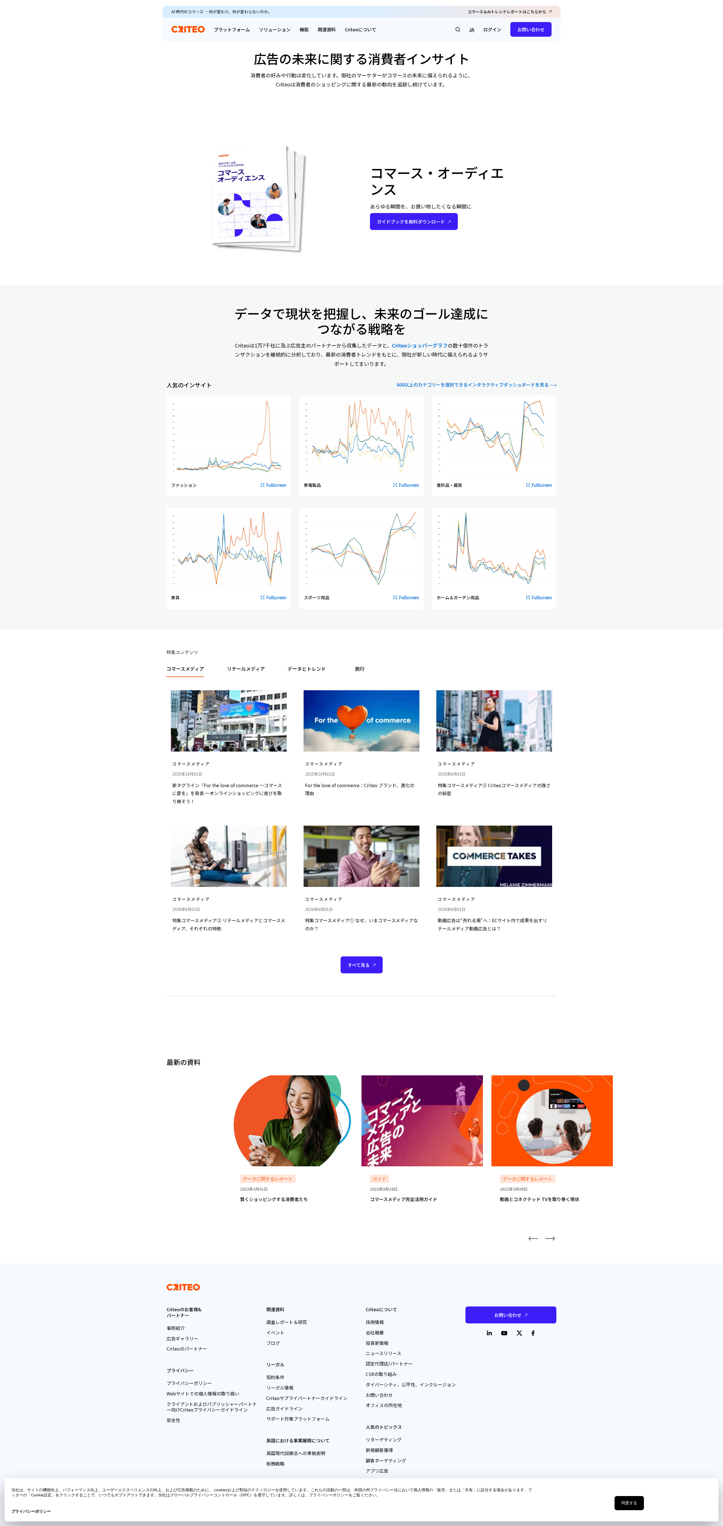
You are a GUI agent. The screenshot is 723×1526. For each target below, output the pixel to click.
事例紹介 (176, 1328)
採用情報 (375, 1322)
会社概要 (375, 1332)
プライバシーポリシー (189, 1383)
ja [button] (471, 29)
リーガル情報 (279, 1387)
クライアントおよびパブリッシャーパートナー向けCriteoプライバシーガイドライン (212, 1407)
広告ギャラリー (182, 1338)
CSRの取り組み (381, 1374)
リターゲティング (384, 1439)
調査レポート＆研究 (286, 1322)
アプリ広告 (377, 1470)
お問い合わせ (531, 29)
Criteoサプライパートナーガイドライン (306, 1398)
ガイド (379, 1178)
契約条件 (275, 1377)
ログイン (492, 29)
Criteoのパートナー (187, 1348)
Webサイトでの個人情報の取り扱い (203, 1393)
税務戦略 (275, 1463)
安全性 (173, 1420)
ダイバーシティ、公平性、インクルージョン (411, 1384)
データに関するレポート (268, 1178)
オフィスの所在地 (384, 1405)
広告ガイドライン (284, 1408)
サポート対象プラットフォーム (298, 1418)
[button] (458, 29)
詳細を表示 (178, 689)
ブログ (273, 1343)
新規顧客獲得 (379, 1450)
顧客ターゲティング (386, 1460)
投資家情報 (377, 1343)
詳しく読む (243, 1078)
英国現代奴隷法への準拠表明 (295, 1453)
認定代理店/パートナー (389, 1363)
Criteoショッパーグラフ (420, 345)
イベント (275, 1332)
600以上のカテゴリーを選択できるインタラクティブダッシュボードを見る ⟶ (476, 385)
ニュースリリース (383, 1353)
